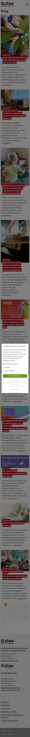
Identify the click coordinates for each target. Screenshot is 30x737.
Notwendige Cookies (11, 364)
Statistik (7, 367)
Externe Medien (10, 371)
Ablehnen (15, 380)
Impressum (11, 392)
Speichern (15, 384)
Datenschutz (18, 392)
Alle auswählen (15, 376)
